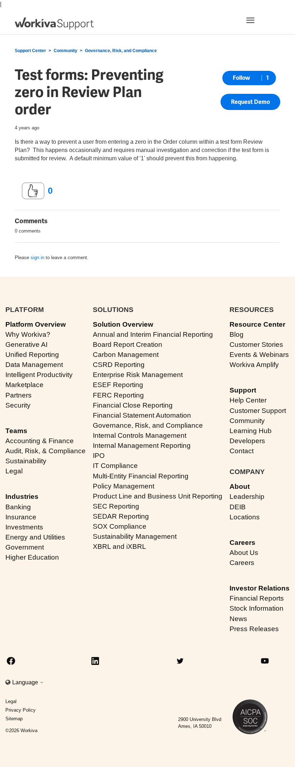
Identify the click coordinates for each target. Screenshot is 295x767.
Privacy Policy (20, 710)
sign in (37, 257)
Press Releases (254, 629)
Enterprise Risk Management (138, 374)
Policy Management (123, 486)
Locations (245, 517)
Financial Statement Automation (142, 415)
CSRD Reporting (119, 364)
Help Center (248, 400)
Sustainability (25, 461)
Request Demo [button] (250, 102)
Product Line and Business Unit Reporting (157, 496)
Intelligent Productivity (39, 374)
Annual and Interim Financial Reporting (153, 334)
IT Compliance (115, 465)
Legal (14, 471)
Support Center (30, 50)
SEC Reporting (116, 506)
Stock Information (256, 608)
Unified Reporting (32, 354)
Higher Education (32, 557)
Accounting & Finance (39, 441)
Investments (24, 527)
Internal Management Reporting (142, 445)
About (240, 486)
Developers (247, 441)
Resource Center (257, 324)
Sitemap (14, 718)
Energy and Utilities (35, 537)
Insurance (20, 517)
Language (26, 682)
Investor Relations (260, 588)
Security (18, 405)
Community (65, 50)
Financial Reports (257, 598)
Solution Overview (123, 324)
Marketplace (24, 385)
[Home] (54, 23)
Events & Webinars (259, 354)
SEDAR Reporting (121, 516)
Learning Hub (251, 431)
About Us (244, 552)
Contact (242, 451)
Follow (241, 78)
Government (24, 547)
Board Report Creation (127, 344)
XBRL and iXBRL (119, 546)
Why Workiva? (27, 334)
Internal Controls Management (139, 435)
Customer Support (258, 410)
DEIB (238, 507)
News (238, 619)
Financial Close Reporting (133, 405)
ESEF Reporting (118, 385)
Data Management (34, 364)
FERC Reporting (118, 395)
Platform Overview (35, 324)
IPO (99, 455)
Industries (21, 496)
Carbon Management (126, 354)
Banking (18, 507)
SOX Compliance (119, 526)
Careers (242, 542)
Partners (18, 395)
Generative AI (26, 344)
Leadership (247, 496)
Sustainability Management (135, 536)
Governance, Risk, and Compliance (121, 50)
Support (243, 390)
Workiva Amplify (254, 364)
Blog (237, 334)
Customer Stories (256, 344)
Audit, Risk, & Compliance (45, 451)
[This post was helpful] (33, 191)
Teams (16, 431)
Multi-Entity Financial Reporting (141, 476)
